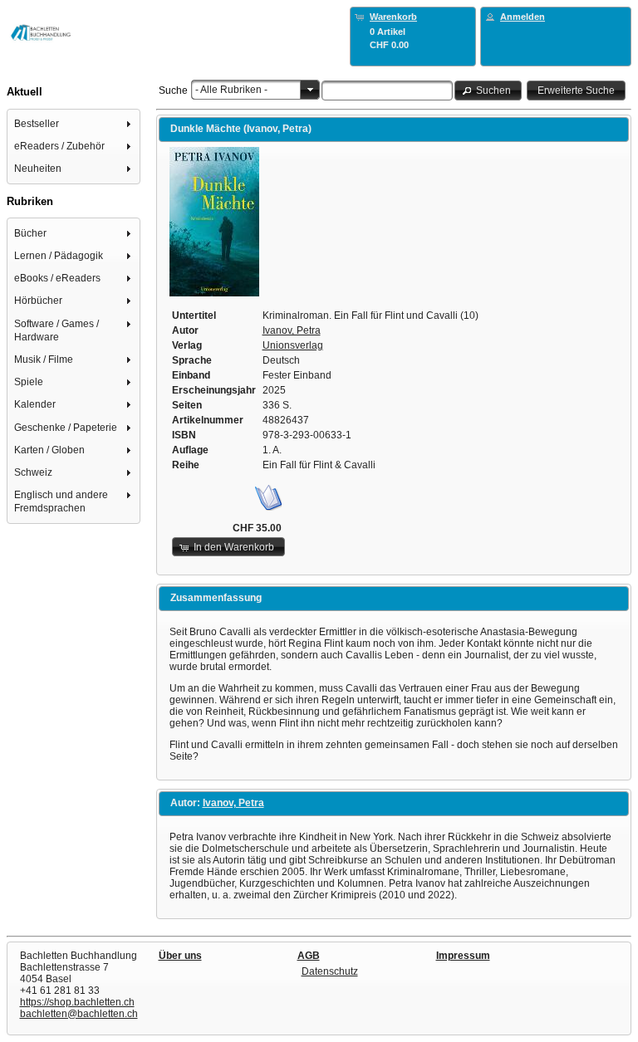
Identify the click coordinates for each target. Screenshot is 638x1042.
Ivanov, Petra (292, 330)
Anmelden (522, 17)
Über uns (180, 955)
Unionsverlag (293, 345)
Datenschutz (330, 971)
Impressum (463, 955)
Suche (173, 90)
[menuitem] (74, 123)
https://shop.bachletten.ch (77, 1002)
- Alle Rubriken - (231, 89)
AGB (308, 955)
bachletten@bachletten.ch (79, 1014)
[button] (488, 90)
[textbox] (387, 90)
